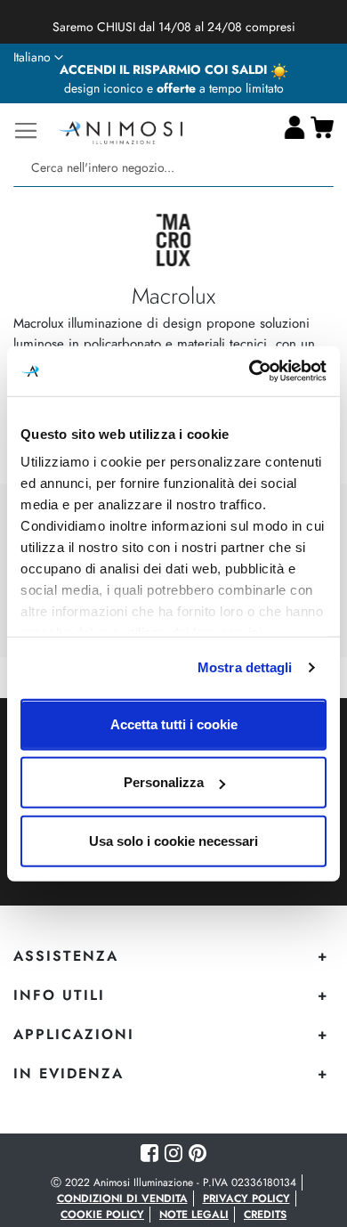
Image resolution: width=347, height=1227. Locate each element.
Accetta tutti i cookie (174, 723)
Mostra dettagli (245, 667)
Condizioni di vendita (122, 1198)
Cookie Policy (102, 1215)
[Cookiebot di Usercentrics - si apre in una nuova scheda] (250, 371)
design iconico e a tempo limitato (174, 88)
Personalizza (164, 782)
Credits (265, 1215)
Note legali (194, 1215)
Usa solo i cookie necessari (173, 840)
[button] (38, 58)
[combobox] (173, 168)
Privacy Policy (246, 1198)
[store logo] (120, 130)
